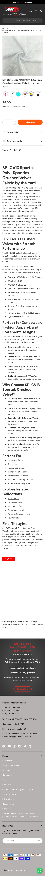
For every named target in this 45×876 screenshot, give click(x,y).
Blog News (7, 784)
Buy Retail (9, 559)
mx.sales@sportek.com (25, 668)
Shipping (5, 106)
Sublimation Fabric (16, 506)
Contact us (7, 775)
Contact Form (22, 689)
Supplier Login (11, 78)
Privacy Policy (8, 799)
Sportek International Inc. (16, 870)
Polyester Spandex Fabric (19, 514)
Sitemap (6, 809)
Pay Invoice (9, 51)
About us (6, 770)
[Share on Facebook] (15, 150)
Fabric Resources (12, 87)
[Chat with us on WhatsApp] (40, 871)
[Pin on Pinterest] (20, 150)
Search (5, 780)
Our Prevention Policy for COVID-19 (17, 789)
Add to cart (30, 122)
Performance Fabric (16, 510)
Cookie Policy (8, 804)
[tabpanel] (22, 397)
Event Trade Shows (10, 765)
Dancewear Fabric (16, 502)
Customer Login (11, 69)
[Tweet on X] (10, 150)
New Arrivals (13, 518)
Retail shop (9, 60)
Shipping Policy (9, 794)
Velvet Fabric (13, 498)
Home (7, 16)
